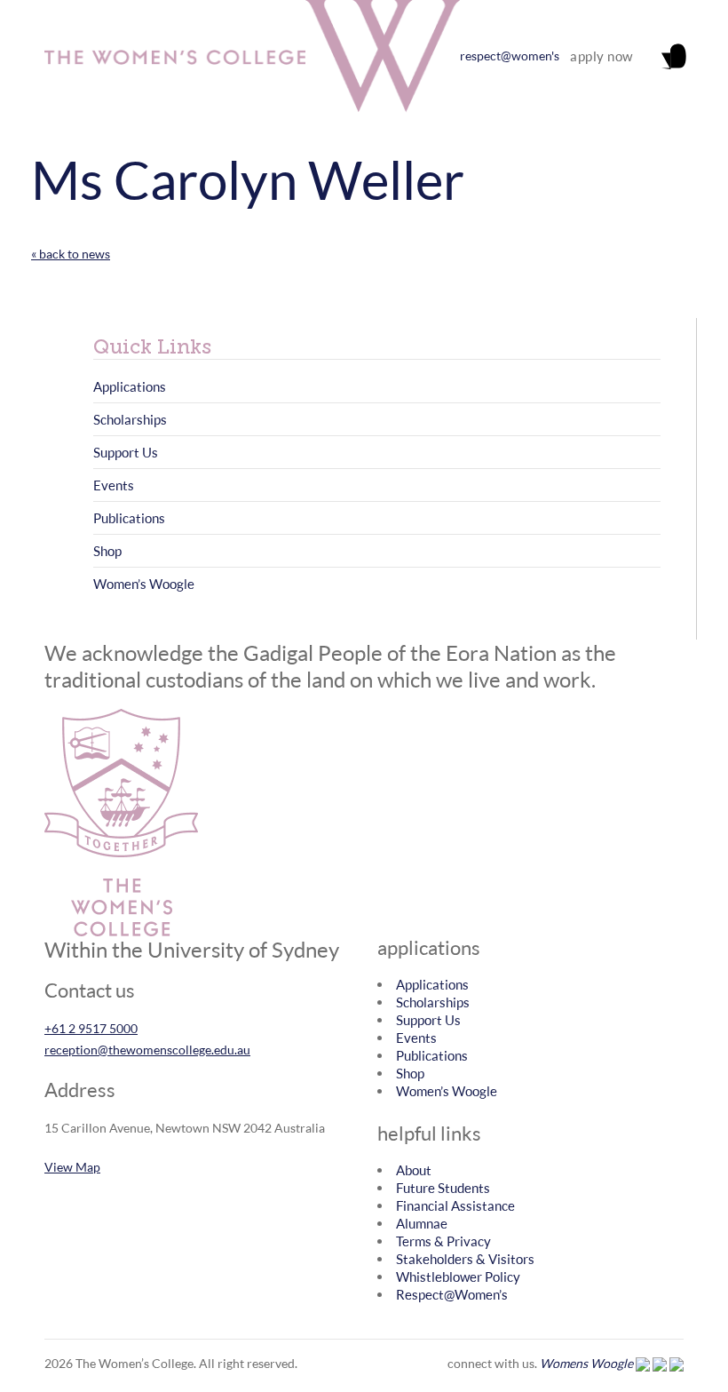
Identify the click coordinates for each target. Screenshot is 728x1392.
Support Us (125, 452)
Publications (129, 518)
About (413, 1170)
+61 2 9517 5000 (91, 1028)
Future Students (443, 1188)
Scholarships (130, 419)
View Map (72, 1166)
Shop (107, 551)
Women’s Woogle (143, 584)
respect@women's (509, 55)
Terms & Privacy (443, 1241)
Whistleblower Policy (458, 1277)
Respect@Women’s (452, 1294)
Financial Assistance (455, 1205)
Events (113, 485)
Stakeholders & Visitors (465, 1259)
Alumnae (421, 1223)
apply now (601, 56)
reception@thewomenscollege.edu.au (147, 1049)
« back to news (70, 253)
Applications (129, 386)
